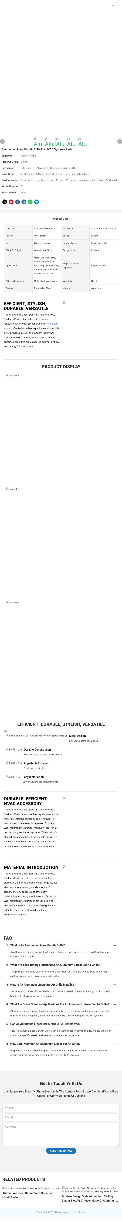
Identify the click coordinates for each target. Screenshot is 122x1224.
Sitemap (81, 1212)
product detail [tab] (61, 219)
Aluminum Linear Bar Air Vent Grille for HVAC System (27, 1195)
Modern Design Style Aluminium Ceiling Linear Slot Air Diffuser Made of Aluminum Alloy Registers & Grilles (89, 1198)
